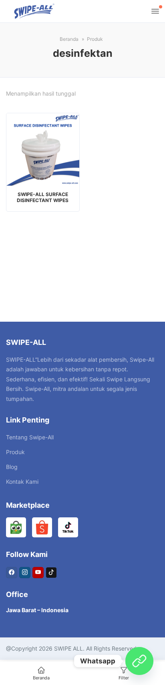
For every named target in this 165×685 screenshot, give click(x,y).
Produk (15, 452)
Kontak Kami (22, 481)
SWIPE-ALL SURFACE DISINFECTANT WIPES (42, 197)
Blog (12, 466)
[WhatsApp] (139, 661)
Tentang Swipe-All (30, 437)
